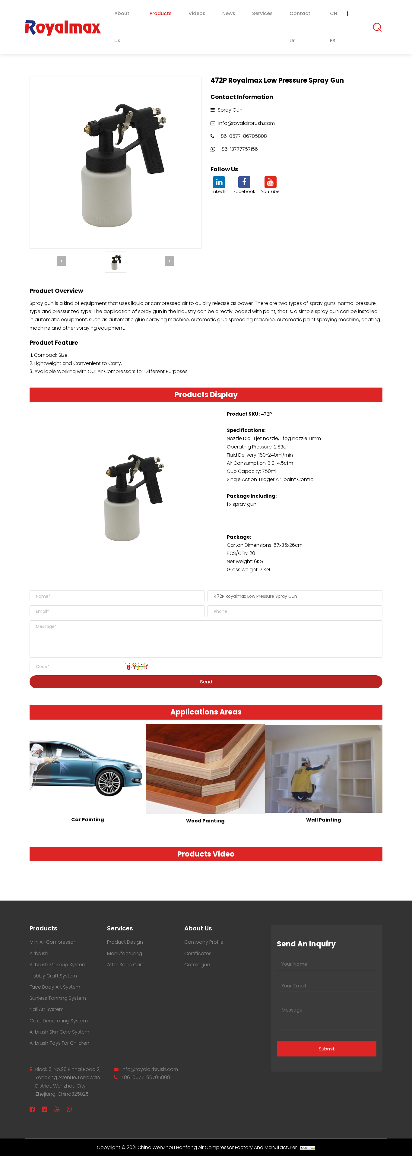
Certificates (197, 953)
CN (333, 13)
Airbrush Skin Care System (59, 1031)
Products (161, 13)
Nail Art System (47, 1009)
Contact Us (300, 27)
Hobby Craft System (53, 975)
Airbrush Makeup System (58, 964)
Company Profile (203, 942)
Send (206, 681)
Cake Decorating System (59, 1020)
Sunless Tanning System (58, 998)
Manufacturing (124, 953)
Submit (327, 1049)
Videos (197, 13)
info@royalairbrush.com (150, 1069)
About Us (121, 27)
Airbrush (39, 953)
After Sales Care (125, 964)
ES (332, 40)
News (228, 13)
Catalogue (197, 964)
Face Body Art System (55, 986)
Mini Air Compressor (52, 942)
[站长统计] (307, 1147)
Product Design (125, 942)
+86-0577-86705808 (145, 1077)
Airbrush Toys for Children (59, 1043)
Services (262, 13)
